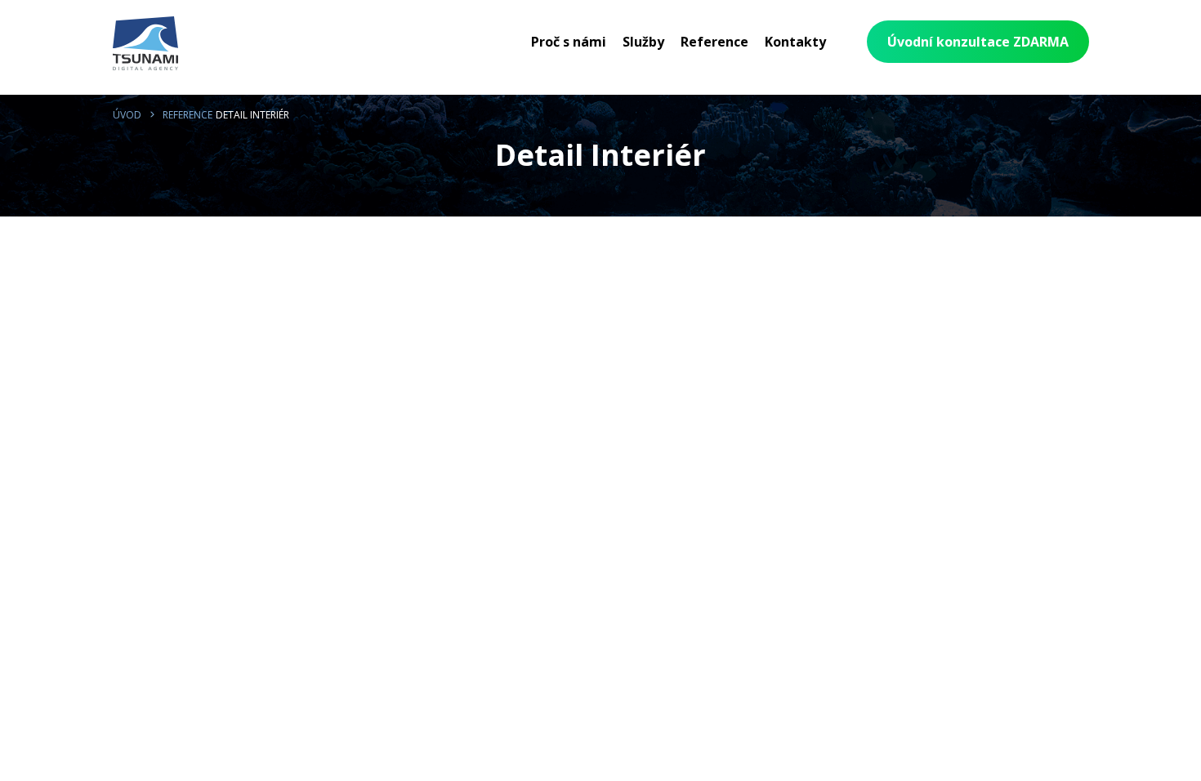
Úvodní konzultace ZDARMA (978, 42)
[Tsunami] (145, 46)
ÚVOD (127, 115)
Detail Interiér (252, 115)
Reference (187, 115)
